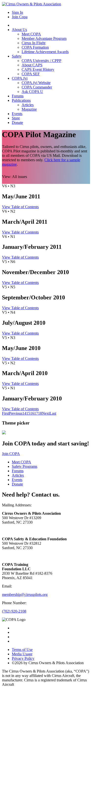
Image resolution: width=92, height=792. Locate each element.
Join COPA (11, 454)
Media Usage (22, 654)
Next (46, 413)
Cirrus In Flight (33, 43)
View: (6, 177)
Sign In (17, 12)
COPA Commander (37, 87)
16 (32, 413)
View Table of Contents (20, 207)
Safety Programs (24, 466)
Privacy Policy (23, 658)
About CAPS (32, 65)
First (5, 413)
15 (28, 413)
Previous (15, 413)
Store (16, 118)
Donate (17, 122)
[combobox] (19, 177)
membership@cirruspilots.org (25, 594)
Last (53, 413)
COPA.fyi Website (36, 83)
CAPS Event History (38, 69)
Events (17, 114)
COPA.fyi (19, 78)
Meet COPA (31, 34)
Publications (21, 100)
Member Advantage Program (44, 38)
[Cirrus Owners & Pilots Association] (31, 4)
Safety (17, 56)
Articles (28, 105)
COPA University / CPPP (41, 61)
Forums (18, 96)
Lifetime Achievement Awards (45, 52)
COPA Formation (35, 47)
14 (24, 413)
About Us (19, 30)
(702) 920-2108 (14, 611)
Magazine (29, 109)
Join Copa (19, 17)
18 (40, 413)
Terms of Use (22, 649)
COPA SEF (31, 74)
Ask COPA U (32, 91)
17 (36, 413)
